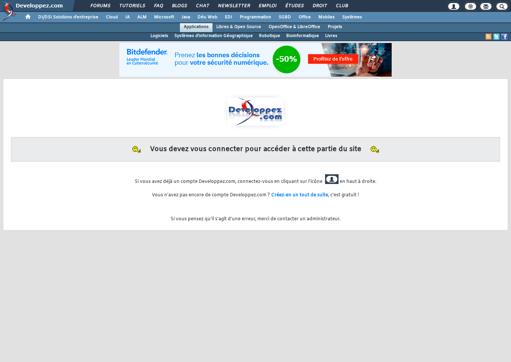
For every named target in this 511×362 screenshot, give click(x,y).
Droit (319, 6)
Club (341, 6)
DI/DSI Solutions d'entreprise (68, 17)
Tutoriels (132, 6)
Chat (202, 6)
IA (127, 17)
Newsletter (233, 6)
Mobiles (326, 17)
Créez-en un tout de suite (299, 195)
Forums (100, 6)
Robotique (269, 36)
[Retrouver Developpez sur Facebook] (504, 37)
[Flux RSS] (489, 37)
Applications (196, 27)
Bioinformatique (302, 36)
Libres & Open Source (238, 27)
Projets (335, 27)
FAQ (158, 6)
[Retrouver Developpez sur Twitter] (496, 37)
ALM (142, 17)
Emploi (267, 6)
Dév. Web (207, 17)
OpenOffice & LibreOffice (294, 27)
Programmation (255, 17)
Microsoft (164, 17)
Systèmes (352, 17)
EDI (228, 17)
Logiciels (159, 36)
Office (305, 17)
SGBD (285, 17)
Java (185, 17)
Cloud (112, 17)
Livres (331, 36)
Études (294, 6)
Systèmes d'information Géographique (213, 36)
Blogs (179, 6)
